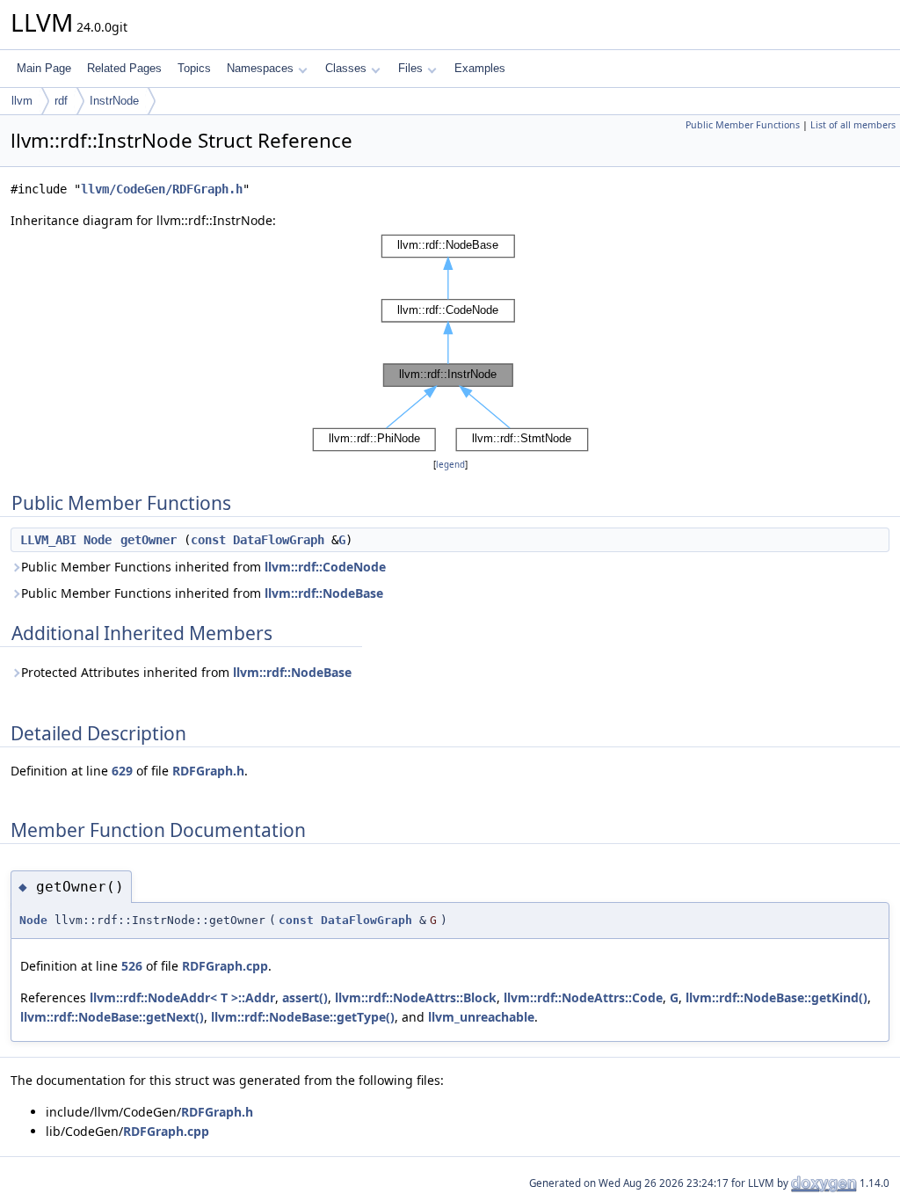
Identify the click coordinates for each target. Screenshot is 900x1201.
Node (97, 540)
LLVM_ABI (48, 540)
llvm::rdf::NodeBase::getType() (303, 1016)
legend (450, 464)
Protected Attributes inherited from (186, 672)
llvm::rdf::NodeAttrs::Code (583, 997)
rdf (61, 100)
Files (410, 68)
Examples (479, 68)
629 (122, 770)
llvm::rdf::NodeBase (324, 593)
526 (131, 965)
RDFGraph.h (208, 770)
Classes (346, 68)
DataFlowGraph (278, 540)
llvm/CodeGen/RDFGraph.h (162, 189)
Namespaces (260, 68)
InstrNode (114, 100)
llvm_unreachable (481, 1016)
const (208, 540)
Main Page (44, 68)
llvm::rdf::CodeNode (325, 566)
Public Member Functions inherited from (203, 566)
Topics (194, 68)
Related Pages (124, 68)
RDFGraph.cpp (225, 965)
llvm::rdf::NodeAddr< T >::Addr (182, 997)
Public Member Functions (743, 125)
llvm (22, 100)
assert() (305, 997)
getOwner (148, 540)
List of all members (853, 125)
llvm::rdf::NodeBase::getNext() (112, 1016)
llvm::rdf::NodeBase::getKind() (776, 997)
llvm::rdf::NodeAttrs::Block (416, 997)
